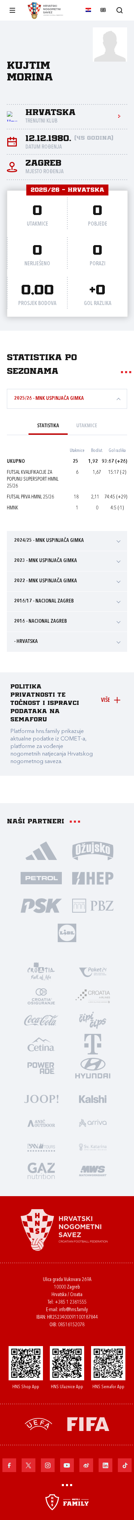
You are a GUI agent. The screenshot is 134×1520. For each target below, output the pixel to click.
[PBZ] (93, 905)
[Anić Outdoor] (41, 1123)
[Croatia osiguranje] (41, 996)
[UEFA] (38, 1424)
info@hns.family (73, 1310)
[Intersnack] (93, 1020)
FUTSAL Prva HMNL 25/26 (30, 497)
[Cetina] (41, 1044)
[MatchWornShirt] (93, 1170)
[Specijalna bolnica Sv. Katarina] (93, 1146)
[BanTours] (41, 1146)
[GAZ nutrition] (41, 1170)
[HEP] (93, 877)
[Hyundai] (93, 1068)
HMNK (12, 508)
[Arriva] (93, 1123)
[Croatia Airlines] (93, 996)
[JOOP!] (41, 1099)
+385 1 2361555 (71, 1302)
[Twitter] (28, 1465)
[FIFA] (88, 1424)
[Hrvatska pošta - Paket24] (93, 972)
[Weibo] (86, 1465)
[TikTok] (125, 1465)
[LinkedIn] (105, 1465)
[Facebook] (9, 1465)
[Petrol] (41, 877)
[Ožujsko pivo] (93, 850)
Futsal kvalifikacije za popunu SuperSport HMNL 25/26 (32, 479)
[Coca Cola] (41, 1020)
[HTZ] (41, 972)
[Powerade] (41, 1068)
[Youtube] (67, 1465)
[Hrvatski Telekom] (93, 1044)
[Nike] (41, 850)
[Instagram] (48, 1465)
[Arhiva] (119, 10)
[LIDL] (67, 932)
